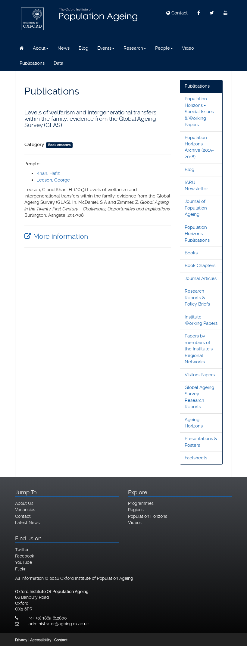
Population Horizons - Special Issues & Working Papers (199, 111)
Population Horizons (147, 516)
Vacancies (25, 509)
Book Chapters (200, 265)
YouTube (23, 562)
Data (58, 63)
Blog (83, 48)
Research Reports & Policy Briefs (197, 297)
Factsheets (196, 458)
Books (191, 253)
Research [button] (133, 48)
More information (59, 236)
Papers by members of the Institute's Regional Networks (199, 349)
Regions (136, 509)
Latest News (27, 522)
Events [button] (104, 48)
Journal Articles (201, 278)
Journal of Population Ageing (196, 208)
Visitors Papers (200, 374)
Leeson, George (53, 180)
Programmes (141, 503)
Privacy (21, 640)
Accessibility (41, 640)
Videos (135, 522)
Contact (179, 13)
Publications (32, 63)
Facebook (24, 556)
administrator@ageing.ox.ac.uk (59, 623)
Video (188, 48)
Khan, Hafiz (48, 173)
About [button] (39, 48)
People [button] (162, 48)
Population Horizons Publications (197, 234)
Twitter (22, 549)
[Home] (21, 48)
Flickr (20, 569)
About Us (24, 503)
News (64, 48)
